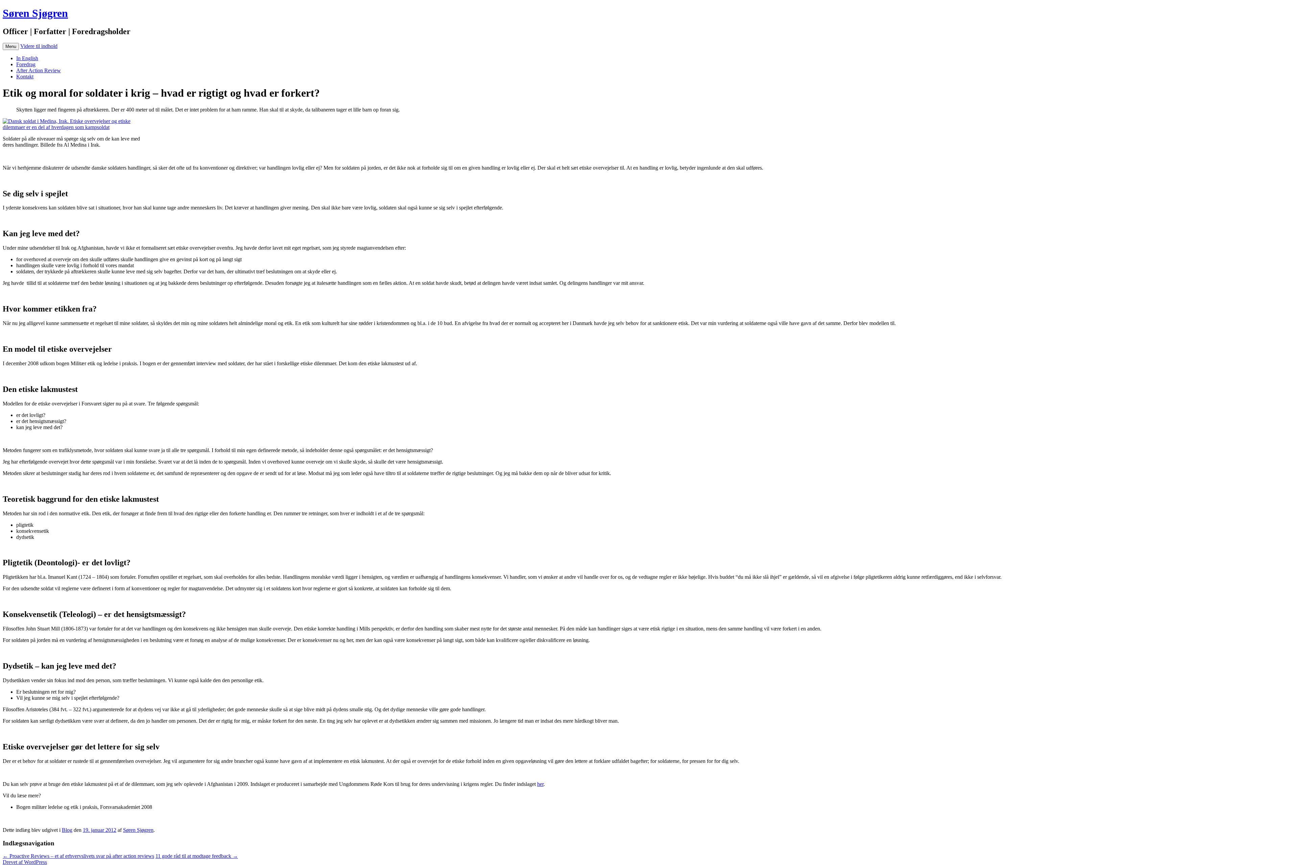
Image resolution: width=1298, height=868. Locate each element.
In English (27, 58)
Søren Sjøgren (35, 13)
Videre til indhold (38, 46)
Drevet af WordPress (25, 862)
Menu (10, 46)
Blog (67, 830)
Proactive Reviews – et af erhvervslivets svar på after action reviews (78, 856)
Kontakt (24, 76)
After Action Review (38, 70)
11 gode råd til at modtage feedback (196, 856)
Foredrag (25, 64)
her (540, 784)
